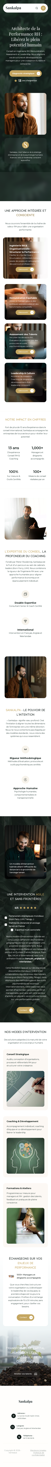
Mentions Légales (38, 1450)
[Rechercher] (37, 8)
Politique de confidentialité (38, 1453)
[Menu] (43, 8)
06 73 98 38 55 (28, 1438)
